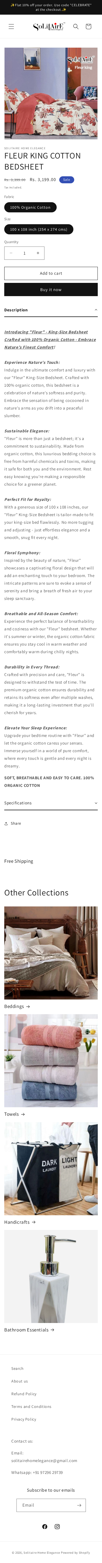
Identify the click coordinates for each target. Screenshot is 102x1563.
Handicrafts (17, 1222)
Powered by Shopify (75, 1553)
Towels (11, 1114)
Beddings (14, 1006)
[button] (11, 26)
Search (17, 1368)
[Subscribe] (79, 1505)
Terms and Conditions (31, 1406)
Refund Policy (24, 1393)
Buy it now (51, 289)
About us (19, 1381)
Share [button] (16, 823)
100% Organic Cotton (30, 207)
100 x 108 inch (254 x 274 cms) (38, 229)
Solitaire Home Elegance (42, 1553)
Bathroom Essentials (26, 1330)
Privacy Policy (23, 1419)
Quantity (11, 241)
